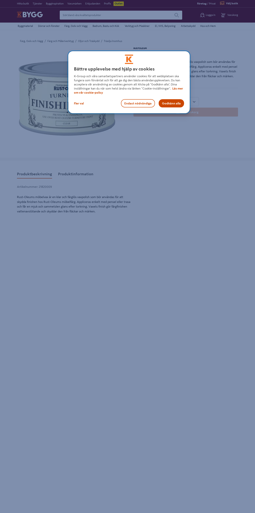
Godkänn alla (171, 103)
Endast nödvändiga (138, 103)
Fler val (79, 103)
